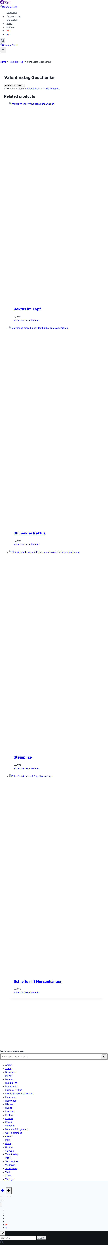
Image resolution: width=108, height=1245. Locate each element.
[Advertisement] (54, 1027)
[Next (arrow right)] (4, 1200)
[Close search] (2, 1233)
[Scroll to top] (3, 1191)
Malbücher (12, 20)
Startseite (12, 12)
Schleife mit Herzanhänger (38, 981)
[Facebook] (2, 3)
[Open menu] (3, 50)
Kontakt (11, 27)
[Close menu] (0, 1204)
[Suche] (104, 1056)
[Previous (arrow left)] (1, 1200)
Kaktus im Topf (27, 309)
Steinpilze (23, 757)
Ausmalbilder (14, 16)
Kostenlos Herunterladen (14, 85)
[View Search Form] (2, 40)
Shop (9, 23)
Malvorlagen (52, 88)
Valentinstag (33, 88)
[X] (5, 3)
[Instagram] (8, 3)
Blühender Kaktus (30, 533)
